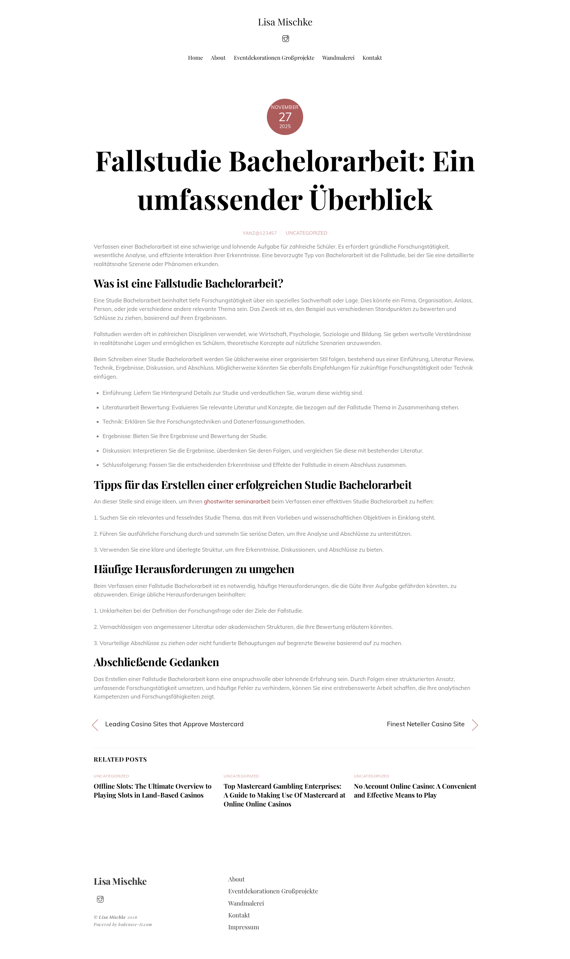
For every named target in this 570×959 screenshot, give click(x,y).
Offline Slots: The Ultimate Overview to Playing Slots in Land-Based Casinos (152, 790)
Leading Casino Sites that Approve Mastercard (174, 724)
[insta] (285, 37)
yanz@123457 (260, 233)
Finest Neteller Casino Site (425, 724)
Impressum (243, 927)
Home (195, 57)
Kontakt (372, 57)
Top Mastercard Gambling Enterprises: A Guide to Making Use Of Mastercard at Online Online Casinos (284, 794)
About (218, 57)
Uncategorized (306, 233)
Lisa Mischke (112, 917)
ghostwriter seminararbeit (237, 501)
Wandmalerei (338, 57)
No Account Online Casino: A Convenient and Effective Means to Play (415, 790)
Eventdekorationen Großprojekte (274, 57)
